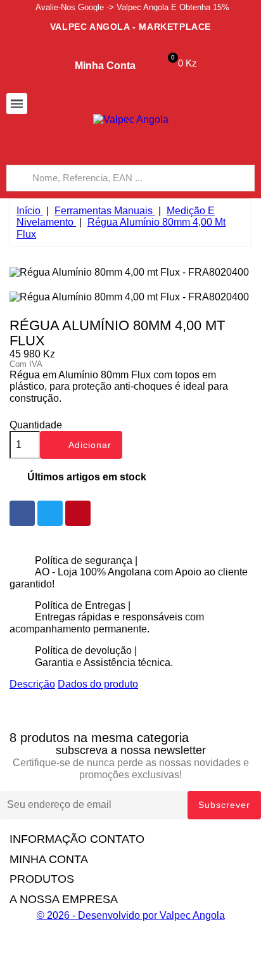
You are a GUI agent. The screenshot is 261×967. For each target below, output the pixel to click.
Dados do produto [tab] (98, 684)
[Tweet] (50, 513)
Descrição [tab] (32, 684)
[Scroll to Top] (130, 960)
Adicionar (82, 446)
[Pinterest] (78, 513)
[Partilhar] (22, 513)
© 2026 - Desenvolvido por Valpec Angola (131, 915)
